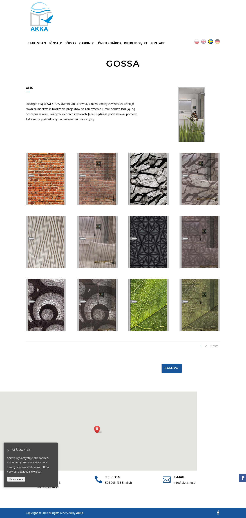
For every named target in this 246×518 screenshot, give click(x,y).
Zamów (171, 368)
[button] (98, 429)
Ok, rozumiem (16, 479)
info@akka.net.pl (185, 483)
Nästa (214, 346)
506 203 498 (113, 483)
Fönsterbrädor (109, 43)
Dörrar (70, 43)
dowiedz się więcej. (30, 471)
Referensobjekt (136, 43)
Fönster (55, 43)
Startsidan (37, 43)
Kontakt (158, 43)
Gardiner (86, 43)
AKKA (79, 513)
